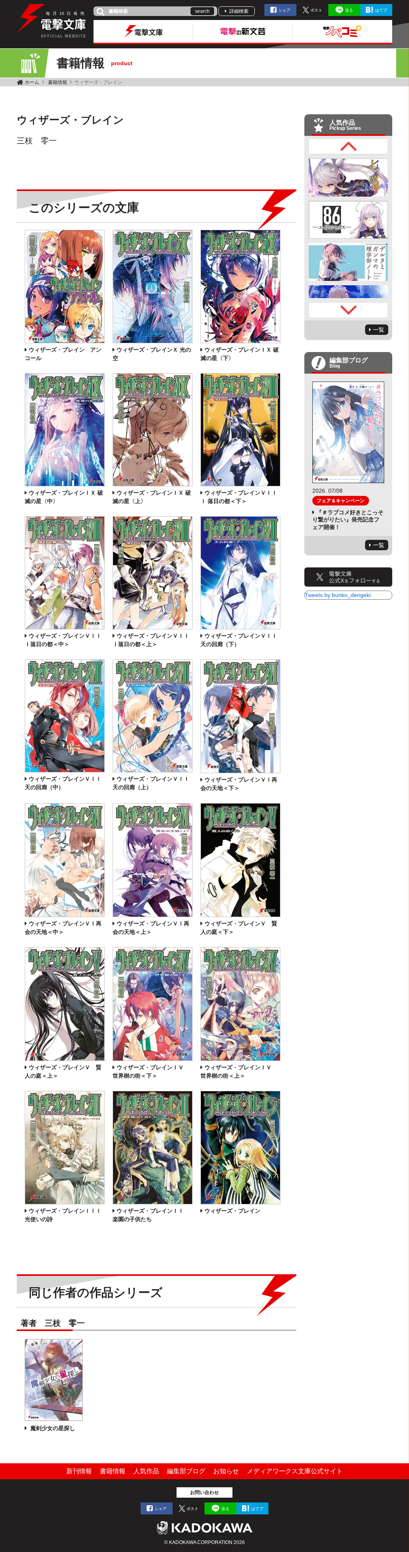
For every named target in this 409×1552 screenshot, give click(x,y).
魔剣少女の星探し (52, 1428)
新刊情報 (79, 1471)
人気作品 (146, 1471)
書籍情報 (57, 82)
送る (349, 10)
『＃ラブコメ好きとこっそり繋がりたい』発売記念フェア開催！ (347, 519)
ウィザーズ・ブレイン (232, 1211)
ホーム (32, 82)
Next (348, 310)
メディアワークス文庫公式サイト (295, 1471)
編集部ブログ (186, 1471)
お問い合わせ (204, 1492)
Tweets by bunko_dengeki (338, 595)
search (202, 11)
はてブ (381, 10)
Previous (348, 146)
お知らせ (226, 1471)
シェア (284, 10)
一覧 (378, 329)
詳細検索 (238, 11)
